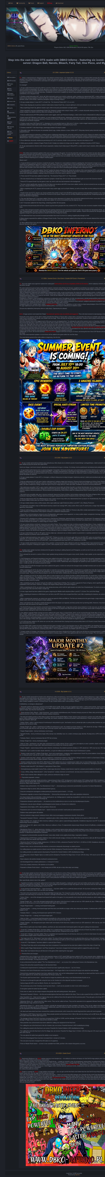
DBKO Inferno (11, 46)
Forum (32, 3)
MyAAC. (77, 1174)
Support (41, 3)
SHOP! (11, 141)
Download (60, 3)
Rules (11, 137)
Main (11, 3)
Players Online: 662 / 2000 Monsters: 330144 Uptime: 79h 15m (73, 47)
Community (21, 3)
